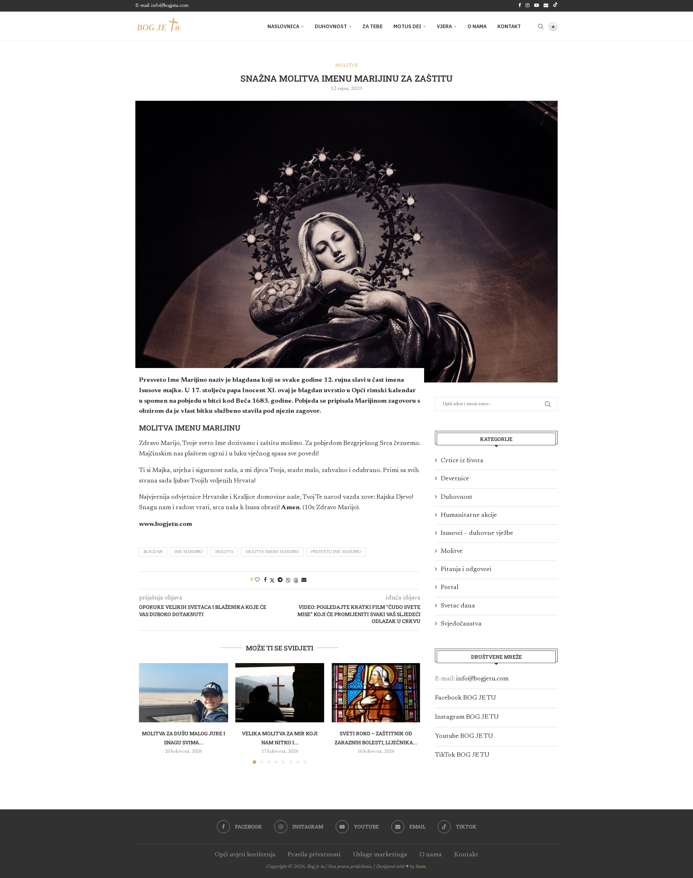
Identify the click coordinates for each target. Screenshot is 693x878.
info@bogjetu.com (482, 679)
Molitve (452, 551)
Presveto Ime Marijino (336, 552)
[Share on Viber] (288, 580)
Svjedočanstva (461, 624)
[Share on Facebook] (265, 580)
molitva (224, 552)
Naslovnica (283, 26)
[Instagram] (527, 6)
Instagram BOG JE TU (467, 717)
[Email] (546, 6)
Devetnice (455, 479)
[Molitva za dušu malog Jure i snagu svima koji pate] (183, 692)
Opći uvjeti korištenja (245, 855)
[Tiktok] (555, 6)
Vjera (444, 26)
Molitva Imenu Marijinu (272, 552)
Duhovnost (331, 26)
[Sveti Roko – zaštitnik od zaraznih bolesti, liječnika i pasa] (375, 692)
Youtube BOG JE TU (464, 736)
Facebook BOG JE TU (465, 698)
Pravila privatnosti (314, 855)
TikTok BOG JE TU (462, 755)
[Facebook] (519, 6)
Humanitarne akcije (469, 515)
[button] (149, 713)
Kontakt (509, 26)
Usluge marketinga (380, 855)
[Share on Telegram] (280, 580)
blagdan (153, 552)
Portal (449, 587)
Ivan (421, 866)
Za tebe (372, 26)
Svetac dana (458, 606)
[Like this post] (257, 580)
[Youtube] (536, 6)
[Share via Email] (303, 580)
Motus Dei (407, 26)
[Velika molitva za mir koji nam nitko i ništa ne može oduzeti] (279, 692)
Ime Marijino (189, 552)
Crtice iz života (462, 461)
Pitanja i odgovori (466, 569)
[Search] (540, 26)
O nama (477, 26)
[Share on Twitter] (272, 580)
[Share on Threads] (295, 580)
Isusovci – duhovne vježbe (477, 533)
